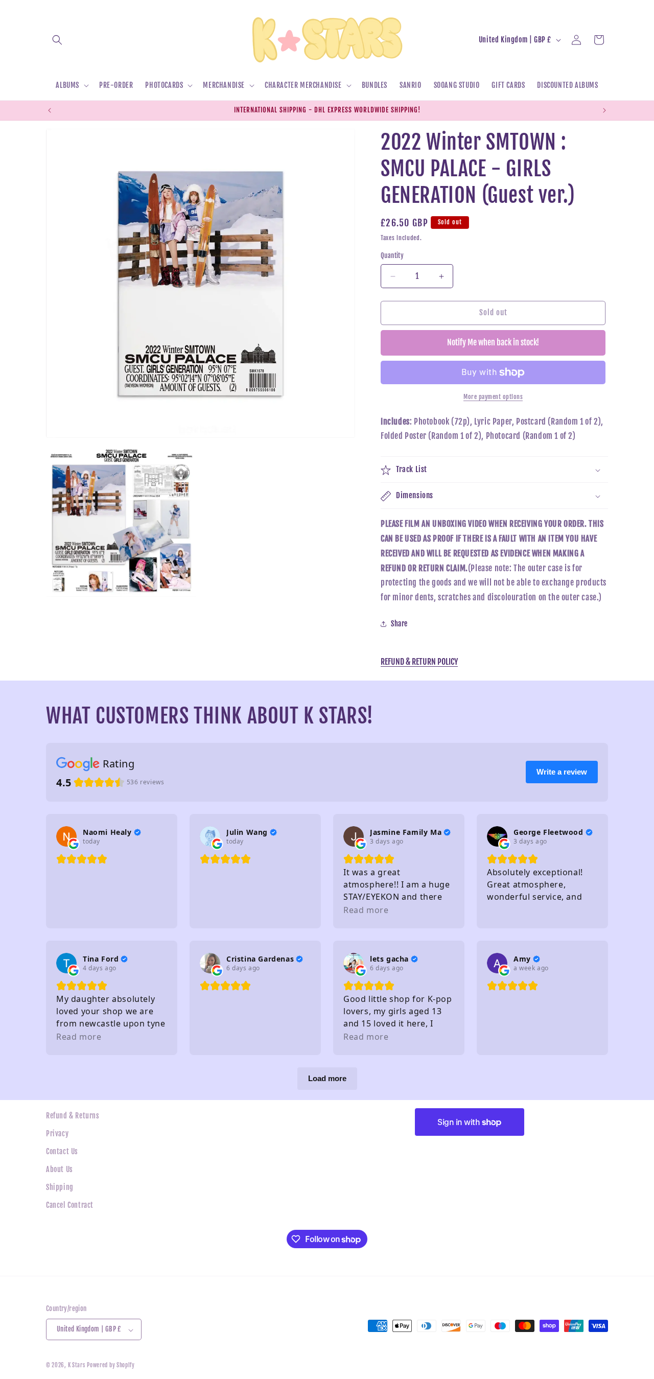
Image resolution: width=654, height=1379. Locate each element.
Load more (327, 1078)
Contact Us (62, 1151)
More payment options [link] (493, 397)
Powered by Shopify (111, 1365)
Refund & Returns (73, 1115)
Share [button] (399, 624)
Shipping (60, 1187)
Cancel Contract (70, 1205)
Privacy (57, 1133)
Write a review (561, 771)
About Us (59, 1169)
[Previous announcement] (49, 110)
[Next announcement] (604, 110)
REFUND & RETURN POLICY (419, 662)
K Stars (76, 1365)
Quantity (392, 256)
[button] (57, 40)
